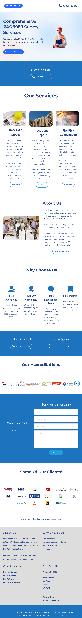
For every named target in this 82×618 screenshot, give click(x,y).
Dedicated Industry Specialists (54, 542)
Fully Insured (48, 549)
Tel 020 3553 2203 (50, 572)
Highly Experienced (50, 545)
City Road (46, 581)
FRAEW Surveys (9, 579)
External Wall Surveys (11, 582)
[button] (52, 5)
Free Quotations (49, 539)
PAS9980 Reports (10, 575)
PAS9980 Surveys (10, 572)
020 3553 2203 (70, 5)
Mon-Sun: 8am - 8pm (51, 600)
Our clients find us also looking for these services (41, 519)
